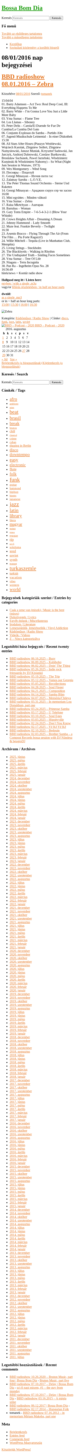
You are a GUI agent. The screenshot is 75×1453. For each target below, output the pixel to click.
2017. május (17, 1105)
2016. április (17, 1152)
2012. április (17, 1324)
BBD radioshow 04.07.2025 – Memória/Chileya (40, 698)
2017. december (20, 1080)
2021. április (17, 936)
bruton (13, 427)
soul (13, 551)
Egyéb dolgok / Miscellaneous (29, 620)
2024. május (17, 803)
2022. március (18, 897)
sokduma (15, 547)
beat (14, 412)
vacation (16, 577)
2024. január (17, 818)
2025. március (18, 767)
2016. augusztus (20, 1137)
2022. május (17, 889)
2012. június (17, 1317)
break (14, 423)
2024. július (17, 796)
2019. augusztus (20, 1008)
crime (13, 438)
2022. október (18, 871)
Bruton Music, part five (54, 1380)
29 (3, 355)
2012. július (17, 1314)
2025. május (17, 760)
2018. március (18, 1069)
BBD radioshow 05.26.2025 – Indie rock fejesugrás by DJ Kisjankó (36, 671)
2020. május (17, 976)
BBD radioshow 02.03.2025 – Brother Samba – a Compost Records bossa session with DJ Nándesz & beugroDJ (41, 737)
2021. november (20, 911)
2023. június (17, 843)
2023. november (20, 825)
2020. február (18, 987)
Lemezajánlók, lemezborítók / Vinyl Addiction (39, 628)
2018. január (17, 1076)
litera (13, 520)
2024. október (18, 785)
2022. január (17, 904)
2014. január (17, 1249)
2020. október (18, 958)
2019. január (17, 1033)
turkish (14, 573)
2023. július (17, 839)
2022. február (18, 900)
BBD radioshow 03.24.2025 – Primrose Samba (39, 709)
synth (13, 560)
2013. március (18, 1285)
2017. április (17, 1109)
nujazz (13, 528)
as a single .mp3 (12, 297)
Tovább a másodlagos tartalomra (22, 37)
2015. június (17, 1188)
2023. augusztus (20, 836)
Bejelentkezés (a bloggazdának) (22, 363)
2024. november (20, 782)
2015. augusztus (20, 1181)
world (15, 589)
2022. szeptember (21, 875)
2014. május (17, 1235)
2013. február (18, 1288)
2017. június (17, 1102)
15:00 (5, 304)
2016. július (17, 1141)
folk (13, 473)
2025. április (17, 764)
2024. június (17, 800)
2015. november (20, 1170)
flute (13, 469)
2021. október (18, 915)
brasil (15, 418)
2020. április (17, 979)
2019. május (17, 1019)
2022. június (17, 886)
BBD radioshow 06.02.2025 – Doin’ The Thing (40, 665)
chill (12, 431)
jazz (11, 322)
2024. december (20, 778)
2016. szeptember (21, 1134)
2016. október (18, 1130)
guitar (13, 484)
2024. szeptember (21, 789)
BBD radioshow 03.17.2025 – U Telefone (36, 712)
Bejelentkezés (18, 1432)
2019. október (18, 1001)
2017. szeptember (21, 1091)
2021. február (18, 943)
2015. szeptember (21, 1177)
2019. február (18, 1030)
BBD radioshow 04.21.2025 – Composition (37, 691)
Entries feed (17, 1435)
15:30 (14, 304)
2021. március (18, 940)
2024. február (18, 814)
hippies (13, 495)
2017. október (18, 1087)
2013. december (20, 1253)
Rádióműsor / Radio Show (32, 318)
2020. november (20, 954)
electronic (18, 464)
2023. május (17, 846)
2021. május (17, 933)
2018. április (17, 1066)
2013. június (17, 1274)
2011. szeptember (21, 1350)
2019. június (17, 1015)
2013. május (17, 1278)
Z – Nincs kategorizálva (25, 638)
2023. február (18, 857)
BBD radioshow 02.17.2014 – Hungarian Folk (39, 1409)
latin (18, 322)
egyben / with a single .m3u (19, 283)
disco (64, 318)
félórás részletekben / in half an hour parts (38, 287)
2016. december (20, 1123)
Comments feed (19, 1439)
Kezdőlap (16, 44)
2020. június (17, 972)
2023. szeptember (21, 832)
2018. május (17, 1062)
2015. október (18, 1173)
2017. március (18, 1112)
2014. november (20, 1213)
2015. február (18, 1202)
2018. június (17, 1058)
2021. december (20, 907)
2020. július (17, 969)
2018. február (18, 1073)
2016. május (17, 1148)
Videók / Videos (20, 635)
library (16, 515)
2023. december (20, 821)
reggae (14, 535)
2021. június (17, 929)
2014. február (18, 1245)
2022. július (17, 882)
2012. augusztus (20, 1310)
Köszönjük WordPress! (16, 1449)
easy (14, 459)
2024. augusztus (20, 792)
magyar (16, 524)
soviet (26, 322)
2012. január (17, 1335)
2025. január (17, 774)
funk (4, 322)
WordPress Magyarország (26, 1442)
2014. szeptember (21, 1220)
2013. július (17, 1270)
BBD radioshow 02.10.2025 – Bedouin (35, 730)
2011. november (20, 1342)
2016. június (17, 1145)
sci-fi (12, 544)
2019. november (20, 997)
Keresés (7, 18)
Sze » (13, 359)
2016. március (18, 1155)
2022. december (20, 864)
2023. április (17, 850)
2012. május (17, 1321)
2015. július (17, 1184)
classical (13, 435)
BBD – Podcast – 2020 (49, 325)
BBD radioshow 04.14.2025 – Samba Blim (37, 694)
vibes (12, 581)
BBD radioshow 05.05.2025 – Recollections (38, 683)
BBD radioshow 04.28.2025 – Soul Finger (37, 687)
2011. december (20, 1339)
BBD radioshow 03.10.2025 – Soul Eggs (36, 716)
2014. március (18, 1242)
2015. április (17, 1195)
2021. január (17, 947)
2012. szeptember (21, 1306)
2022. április (17, 893)
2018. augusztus (20, 1051)
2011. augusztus (20, 1353)
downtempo (20, 454)
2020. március (18, 983)
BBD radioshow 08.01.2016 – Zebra (27, 80)
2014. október (18, 1217)
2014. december (20, 1209)
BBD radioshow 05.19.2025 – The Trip (35, 676)
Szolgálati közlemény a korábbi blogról (34, 47)
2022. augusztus (20, 879)
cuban (13, 442)
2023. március (18, 854)
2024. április (17, 807)
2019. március (18, 1026)
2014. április (17, 1238)
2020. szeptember (21, 961)
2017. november (20, 1084)
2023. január (17, 861)
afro (13, 399)
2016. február (18, 1159)
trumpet (13, 563)
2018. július (17, 1055)
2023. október (18, 828)
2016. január (17, 1163)
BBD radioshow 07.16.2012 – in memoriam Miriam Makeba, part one (37, 1414)
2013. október (18, 1260)
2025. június (17, 756)
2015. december (20, 1166)
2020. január (17, 990)
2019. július (17, 1012)
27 (23, 350)
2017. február (18, 1116)
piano (12, 532)
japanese (15, 499)
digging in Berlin (20, 445)
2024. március (18, 810)
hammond (15, 488)
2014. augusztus (20, 1224)
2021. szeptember (21, 918)
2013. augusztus (20, 1267)
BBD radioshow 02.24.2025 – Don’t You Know (40, 723)
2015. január (17, 1206)
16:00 (24, 304)
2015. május (17, 1191)
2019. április (17, 1022)
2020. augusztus (20, 965)
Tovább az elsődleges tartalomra (22, 33)
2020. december (20, 951)
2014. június (17, 1231)
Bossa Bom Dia (22, 7)
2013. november (20, 1256)
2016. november (20, 1127)
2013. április (17, 1281)
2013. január (17, 1292)
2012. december (20, 1296)
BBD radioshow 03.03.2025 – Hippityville (37, 719)
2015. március (18, 1199)
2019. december (20, 994)
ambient (14, 403)
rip (12, 539)
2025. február (18, 771)
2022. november (20, 868)
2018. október (18, 1044)
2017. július (17, 1098)
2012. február (18, 1332)
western (14, 585)
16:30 (33, 304)
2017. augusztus (20, 1094)
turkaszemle (23, 568)
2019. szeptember (21, 1004)
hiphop (14, 491)
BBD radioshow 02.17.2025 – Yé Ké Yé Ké (38, 726)
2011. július (17, 1357)
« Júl (5, 359)
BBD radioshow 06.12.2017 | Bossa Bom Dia (39, 1405)
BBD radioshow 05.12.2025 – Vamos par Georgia (41, 680)
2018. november (20, 1040)
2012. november (20, 1299)
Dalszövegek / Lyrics (23, 617)
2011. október (18, 1346)
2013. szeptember (21, 1263)
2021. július (17, 925)
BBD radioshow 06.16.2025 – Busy (32, 658)
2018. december (20, 1037)
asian (12, 407)
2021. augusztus (20, 922)
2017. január (17, 1120)
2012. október (18, 1303)
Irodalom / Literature (23, 624)
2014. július (17, 1227)
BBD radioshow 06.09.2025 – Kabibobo (35, 662)
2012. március (18, 1328)
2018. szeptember (21, 1048)
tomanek (46, 93)
